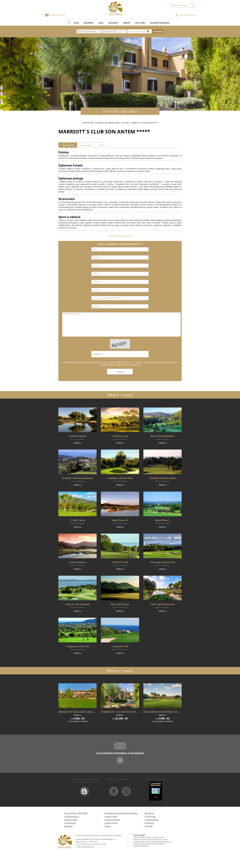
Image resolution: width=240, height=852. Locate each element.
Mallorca (126, 123)
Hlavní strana (88, 123)
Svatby (107, 826)
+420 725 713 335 (100, 844)
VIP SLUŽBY (140, 23)
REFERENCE (89, 23)
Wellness (68, 826)
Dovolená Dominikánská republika (120, 813)
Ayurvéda (149, 813)
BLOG (101, 23)
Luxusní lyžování (112, 819)
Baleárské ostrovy (112, 123)
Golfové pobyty (71, 816)
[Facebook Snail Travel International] (114, 792)
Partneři (148, 826)
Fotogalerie (86, 145)
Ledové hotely (111, 823)
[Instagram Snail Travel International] (126, 792)
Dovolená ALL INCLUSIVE (76, 813)
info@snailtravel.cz (58, 15)
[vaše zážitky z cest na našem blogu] (84, 792)
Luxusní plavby (151, 819)
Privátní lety (150, 816)
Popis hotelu (67, 145)
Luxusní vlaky (110, 816)
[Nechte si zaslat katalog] (155, 792)
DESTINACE (113, 23)
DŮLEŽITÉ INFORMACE (159, 23)
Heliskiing (149, 823)
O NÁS (76, 23)
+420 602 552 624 (187, 15)
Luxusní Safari (71, 819)
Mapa (101, 145)
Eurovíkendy (70, 823)
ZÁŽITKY (126, 23)
